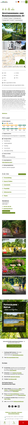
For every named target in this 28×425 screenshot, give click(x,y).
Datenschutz (13, 412)
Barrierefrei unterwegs (15, 376)
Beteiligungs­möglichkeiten (15, 390)
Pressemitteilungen (15, 393)
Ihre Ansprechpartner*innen (12, 357)
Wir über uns (8, 412)
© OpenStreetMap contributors (17, 66)
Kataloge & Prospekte (17, 372)
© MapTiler (10, 66)
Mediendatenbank (22, 395)
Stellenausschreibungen (18, 401)
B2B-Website (16, 391)
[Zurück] (12, 329)
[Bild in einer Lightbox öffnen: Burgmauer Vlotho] (14, 32)
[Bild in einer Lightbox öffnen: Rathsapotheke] (14, 45)
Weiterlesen (4, 113)
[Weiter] (16, 329)
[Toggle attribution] (24, 66)
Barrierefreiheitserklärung (13, 413)
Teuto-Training (7, 399)
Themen (6, 390)
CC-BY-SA (24, 256)
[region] (14, 59)
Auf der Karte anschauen (22, 174)
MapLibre (5, 66)
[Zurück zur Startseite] (4, 2)
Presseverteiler (9, 395)
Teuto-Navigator (13, 370)
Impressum (19, 412)
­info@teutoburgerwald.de (18, 355)
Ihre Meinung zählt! (13, 379)
